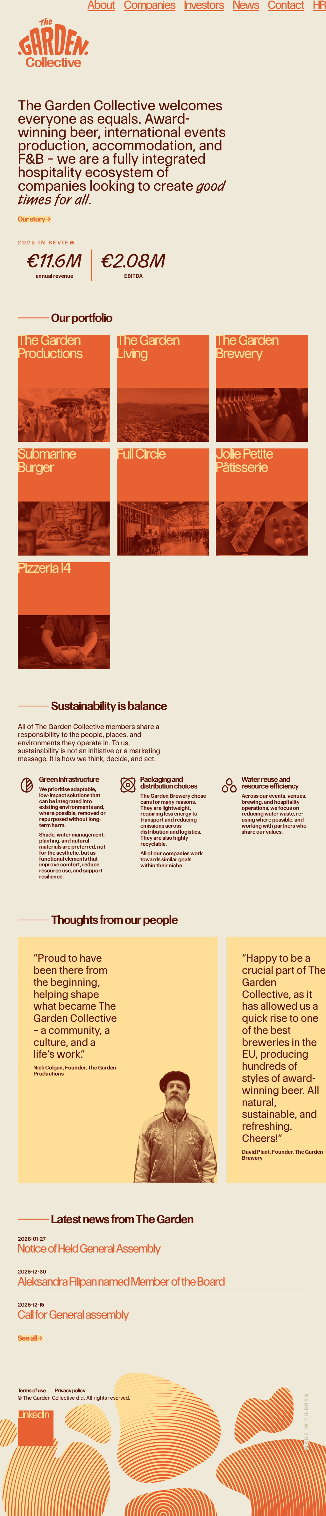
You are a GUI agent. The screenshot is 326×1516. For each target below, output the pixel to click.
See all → (30, 1338)
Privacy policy (70, 1390)
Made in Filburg (306, 1421)
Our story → (34, 219)
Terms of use (32, 1390)
